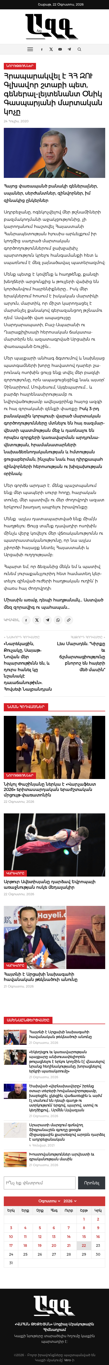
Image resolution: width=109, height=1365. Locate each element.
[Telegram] (47, 620)
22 (84, 1245)
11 (25, 1237)
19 (40, 1245)
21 (68, 1245)
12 (40, 1237)
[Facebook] (26, 620)
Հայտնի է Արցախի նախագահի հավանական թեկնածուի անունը (60, 1034)
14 (68, 1237)
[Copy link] (68, 620)
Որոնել (91, 1183)
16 (98, 1237)
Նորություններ (19, 66)
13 (54, 1237)
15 (84, 1237)
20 (54, 1245)
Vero (67, 1360)
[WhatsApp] (58, 620)
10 (11, 1237)
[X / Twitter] (36, 620)
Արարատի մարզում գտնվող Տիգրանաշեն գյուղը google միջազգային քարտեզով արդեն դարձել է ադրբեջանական (67, 1132)
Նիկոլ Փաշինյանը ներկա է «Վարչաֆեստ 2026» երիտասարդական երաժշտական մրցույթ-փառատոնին (50, 789)
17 (11, 1245)
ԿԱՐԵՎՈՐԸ (15, 873)
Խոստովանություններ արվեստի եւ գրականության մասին (61, 1156)
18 (25, 1245)
